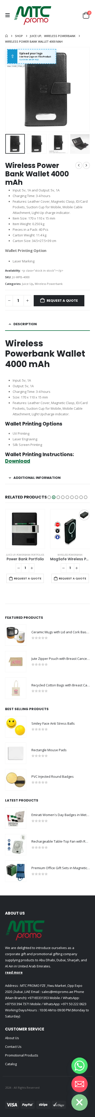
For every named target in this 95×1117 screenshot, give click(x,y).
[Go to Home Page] (6, 36)
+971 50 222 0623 (73, 1004)
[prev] (78, 165)
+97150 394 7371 (17, 1004)
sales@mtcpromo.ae (57, 991)
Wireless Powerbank (49, 284)
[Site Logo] (33, 15)
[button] (9, 15)
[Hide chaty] (79, 1102)
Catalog (11, 1064)
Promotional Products (21, 1055)
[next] (86, 165)
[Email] (79, 1084)
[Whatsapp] (79, 1066)
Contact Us (13, 1046)
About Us (12, 1038)
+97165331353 (38, 997)
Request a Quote (62, 300)
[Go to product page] (25, 529)
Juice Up (27, 284)
